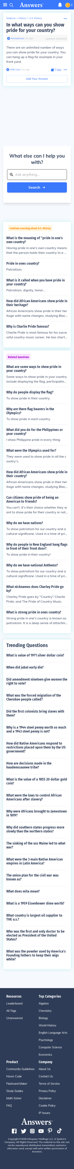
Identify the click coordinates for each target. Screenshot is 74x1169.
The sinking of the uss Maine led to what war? (35, 845)
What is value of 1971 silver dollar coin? (35, 655)
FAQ (9, 1105)
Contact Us (46, 1076)
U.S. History (35, 18)
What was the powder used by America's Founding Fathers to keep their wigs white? (36, 955)
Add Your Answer (37, 79)
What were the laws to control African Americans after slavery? (34, 797)
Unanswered (14, 1018)
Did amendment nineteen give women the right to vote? (36, 681)
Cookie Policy (47, 1105)
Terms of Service (49, 1083)
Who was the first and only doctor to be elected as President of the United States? (35, 935)
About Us (45, 1069)
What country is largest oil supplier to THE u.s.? (34, 917)
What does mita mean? (23, 891)
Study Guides (14, 1091)
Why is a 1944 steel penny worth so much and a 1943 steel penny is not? (36, 729)
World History (47, 1025)
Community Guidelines (20, 1069)
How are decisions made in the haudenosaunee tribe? (29, 765)
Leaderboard (14, 1003)
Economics (45, 1054)
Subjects (11, 18)
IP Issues (44, 1113)
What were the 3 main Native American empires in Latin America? (34, 861)
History (22, 18)
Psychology (46, 1040)
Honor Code (14, 1076)
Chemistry (45, 1011)
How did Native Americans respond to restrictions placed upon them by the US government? (36, 747)
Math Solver (14, 1098)
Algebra (44, 1003)
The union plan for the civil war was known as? (32, 877)
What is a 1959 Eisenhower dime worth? (35, 903)
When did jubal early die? (25, 667)
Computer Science (50, 1047)
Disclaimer (45, 1098)
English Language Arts (53, 1033)
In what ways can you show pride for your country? (35, 27)
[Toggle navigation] (5, 5)
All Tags (11, 1011)
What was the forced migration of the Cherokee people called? (33, 697)
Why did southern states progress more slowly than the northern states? (35, 829)
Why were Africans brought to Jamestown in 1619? (36, 813)
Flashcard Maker (16, 1083)
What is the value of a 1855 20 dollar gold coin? (36, 781)
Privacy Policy (47, 1091)
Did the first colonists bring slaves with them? (35, 713)
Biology (43, 1018)
